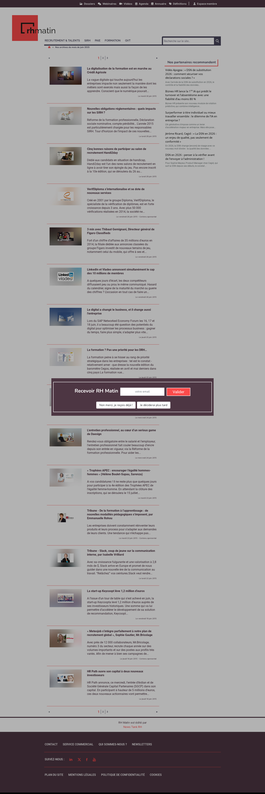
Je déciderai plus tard (153, 405)
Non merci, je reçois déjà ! (115, 405)
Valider (178, 392)
